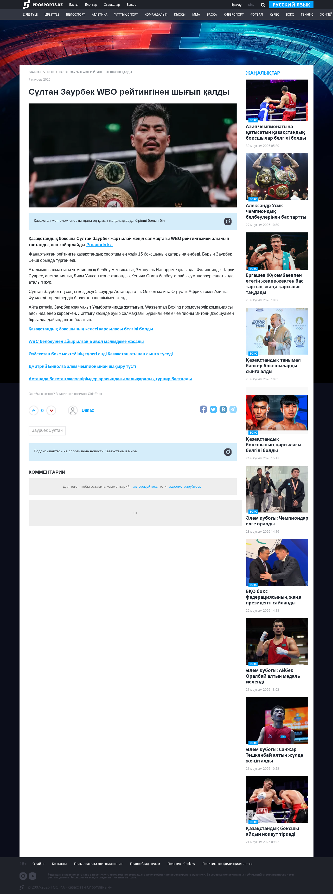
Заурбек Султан (47, 430)
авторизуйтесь (145, 486)
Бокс (290, 14)
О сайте (38, 864)
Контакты (59, 864)
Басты (73, 4)
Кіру (251, 5)
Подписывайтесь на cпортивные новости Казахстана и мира (85, 451)
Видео (131, 4)
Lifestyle (30, 14)
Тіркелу (235, 5)
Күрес (274, 14)
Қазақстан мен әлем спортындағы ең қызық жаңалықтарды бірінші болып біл (99, 220)
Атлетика (99, 14)
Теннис (307, 14)
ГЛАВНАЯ (35, 72)
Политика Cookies (181, 864)
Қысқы (179, 14)
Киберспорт (234, 14)
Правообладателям (145, 864)
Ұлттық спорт (126, 14)
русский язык (291, 5)
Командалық (156, 14)
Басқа (212, 14)
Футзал (257, 14)
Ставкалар (112, 4)
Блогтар (91, 4)
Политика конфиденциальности (227, 864)
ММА (196, 14)
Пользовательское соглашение (98, 864)
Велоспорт (75, 14)
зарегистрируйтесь (185, 486)
